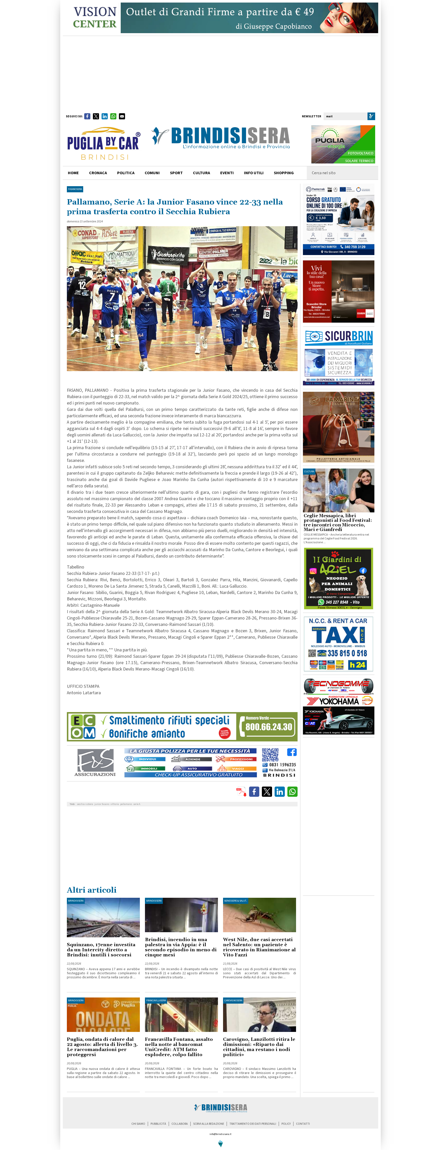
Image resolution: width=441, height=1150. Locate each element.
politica (125, 173)
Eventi (227, 173)
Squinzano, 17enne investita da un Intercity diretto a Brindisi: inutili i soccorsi (101, 950)
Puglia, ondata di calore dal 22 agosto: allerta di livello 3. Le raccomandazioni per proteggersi (102, 1047)
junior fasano (101, 804)
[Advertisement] (220, 74)
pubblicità (158, 1124)
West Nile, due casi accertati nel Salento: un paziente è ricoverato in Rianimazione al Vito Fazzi (259, 947)
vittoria (115, 804)
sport (176, 173)
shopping (284, 173)
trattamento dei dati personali (252, 1124)
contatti (303, 1124)
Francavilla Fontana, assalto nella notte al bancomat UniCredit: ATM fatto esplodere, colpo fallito (179, 1047)
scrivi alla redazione (208, 1124)
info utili (254, 173)
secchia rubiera (85, 804)
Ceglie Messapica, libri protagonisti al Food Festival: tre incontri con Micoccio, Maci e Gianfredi (338, 523)
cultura (201, 173)
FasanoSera (75, 189)
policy (286, 1124)
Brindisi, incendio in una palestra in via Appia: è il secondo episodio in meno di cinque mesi (181, 947)
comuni (152, 173)
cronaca (98, 173)
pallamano (126, 804)
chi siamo (138, 1124)
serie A (136, 804)
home (73, 173)
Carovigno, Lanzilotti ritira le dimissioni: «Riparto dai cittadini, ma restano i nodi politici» (259, 1047)
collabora (180, 1124)
